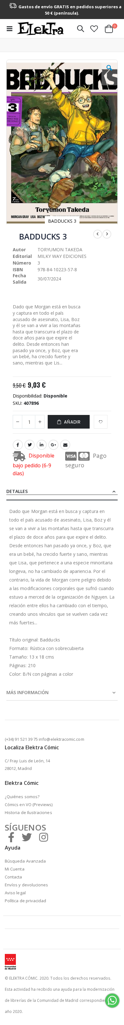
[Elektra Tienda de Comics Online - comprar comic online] (40, 28)
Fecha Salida (19, 279)
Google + (53, 445)
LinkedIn (42, 445)
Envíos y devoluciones (26, 885)
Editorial (22, 256)
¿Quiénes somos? (22, 796)
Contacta (13, 877)
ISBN (18, 269)
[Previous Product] (97, 234)
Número (22, 263)
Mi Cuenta (14, 869)
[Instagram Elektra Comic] (43, 837)
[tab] (62, 491)
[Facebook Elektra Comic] (11, 837)
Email (65, 445)
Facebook (18, 445)
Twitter (29, 445)
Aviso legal (15, 893)
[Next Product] (106, 234)
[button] (94, 28)
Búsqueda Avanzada (25, 861)
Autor (19, 249)
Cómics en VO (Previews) (29, 804)
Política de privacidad (25, 900)
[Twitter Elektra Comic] (27, 837)
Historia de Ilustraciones (28, 812)
